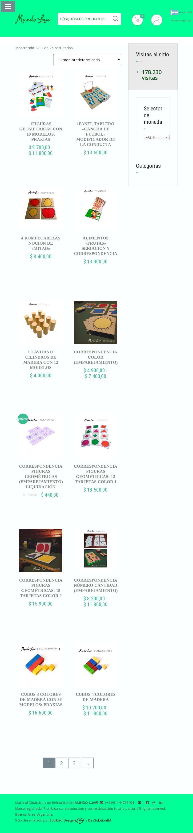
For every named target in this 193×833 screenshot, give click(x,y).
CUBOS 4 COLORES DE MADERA (96, 697)
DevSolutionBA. (100, 820)
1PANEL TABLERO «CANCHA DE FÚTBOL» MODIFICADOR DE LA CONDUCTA (95, 134)
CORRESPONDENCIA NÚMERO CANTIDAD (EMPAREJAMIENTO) (95, 585)
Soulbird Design (62, 820)
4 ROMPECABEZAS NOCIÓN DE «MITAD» (40, 243)
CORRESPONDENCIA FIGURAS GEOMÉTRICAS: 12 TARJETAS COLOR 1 (95, 474)
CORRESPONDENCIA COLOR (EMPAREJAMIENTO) (95, 357)
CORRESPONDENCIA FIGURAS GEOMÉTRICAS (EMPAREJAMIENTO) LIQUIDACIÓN (40, 476)
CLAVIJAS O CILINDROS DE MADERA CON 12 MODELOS (40, 360)
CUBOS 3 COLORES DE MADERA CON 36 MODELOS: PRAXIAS (40, 699)
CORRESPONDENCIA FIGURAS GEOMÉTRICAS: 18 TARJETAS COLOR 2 (40, 588)
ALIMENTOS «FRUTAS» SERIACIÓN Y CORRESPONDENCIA (95, 246)
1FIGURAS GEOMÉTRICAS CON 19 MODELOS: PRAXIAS (40, 131)
